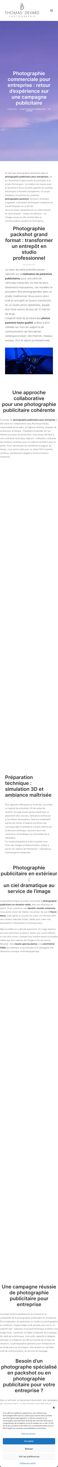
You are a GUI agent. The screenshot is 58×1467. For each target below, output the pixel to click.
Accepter (29, 1441)
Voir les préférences (29, 1456)
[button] (53, 1407)
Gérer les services (28, 1433)
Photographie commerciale (33, 109)
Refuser (29, 1448)
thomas (29, 111)
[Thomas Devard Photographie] (29, 10)
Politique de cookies (28, 1463)
